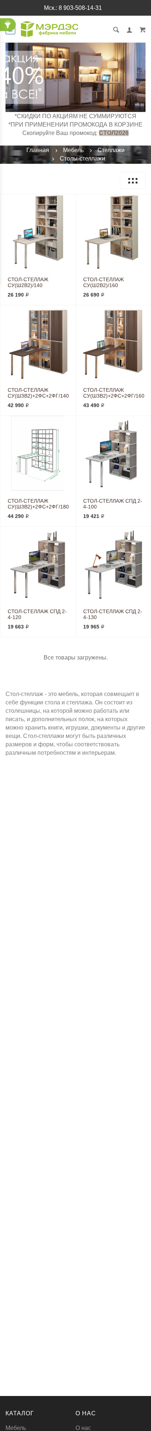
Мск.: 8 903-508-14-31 (73, 8)
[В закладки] (67, 201)
